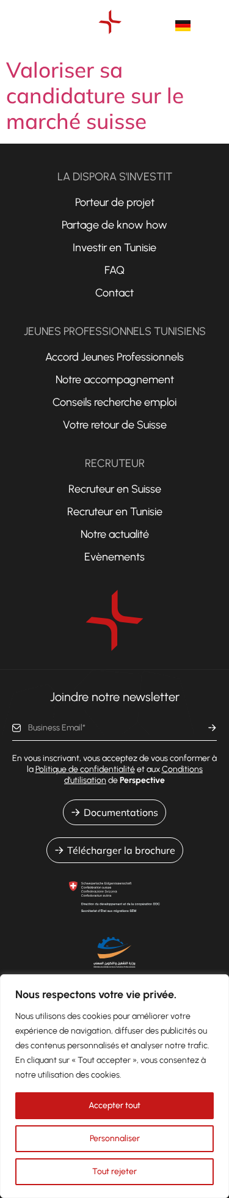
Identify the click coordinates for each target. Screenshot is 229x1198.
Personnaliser (115, 1138)
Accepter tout (114, 1105)
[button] (219, 26)
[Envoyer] (212, 728)
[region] (114, 1086)
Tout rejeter (114, 1171)
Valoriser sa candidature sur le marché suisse (95, 95)
